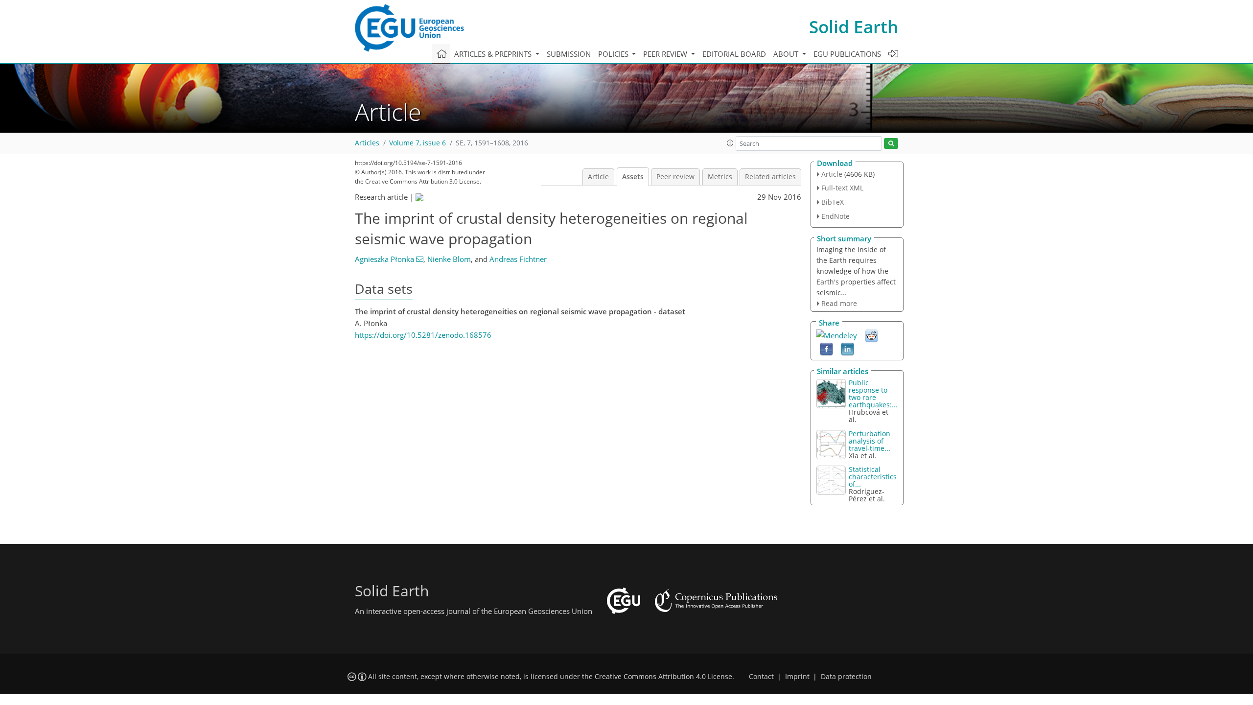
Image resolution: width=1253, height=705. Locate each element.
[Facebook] (826, 348)
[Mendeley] (836, 334)
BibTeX (832, 202)
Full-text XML (842, 187)
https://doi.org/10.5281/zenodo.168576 (423, 335)
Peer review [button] (666, 54)
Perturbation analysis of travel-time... (869, 441)
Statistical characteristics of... (873, 477)
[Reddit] (871, 335)
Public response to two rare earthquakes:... (873, 393)
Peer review (675, 176)
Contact (761, 676)
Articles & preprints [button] (494, 54)
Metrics (720, 176)
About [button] (786, 54)
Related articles (770, 176)
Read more (839, 303)
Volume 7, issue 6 (417, 143)
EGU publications (847, 54)
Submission (569, 54)
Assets (633, 176)
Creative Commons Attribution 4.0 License (663, 676)
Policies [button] (614, 54)
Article (598, 176)
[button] (730, 143)
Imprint (797, 676)
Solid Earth (853, 26)
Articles (367, 143)
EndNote (835, 216)
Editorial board (734, 54)
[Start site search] (891, 143)
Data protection (846, 676)
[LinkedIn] (847, 348)
